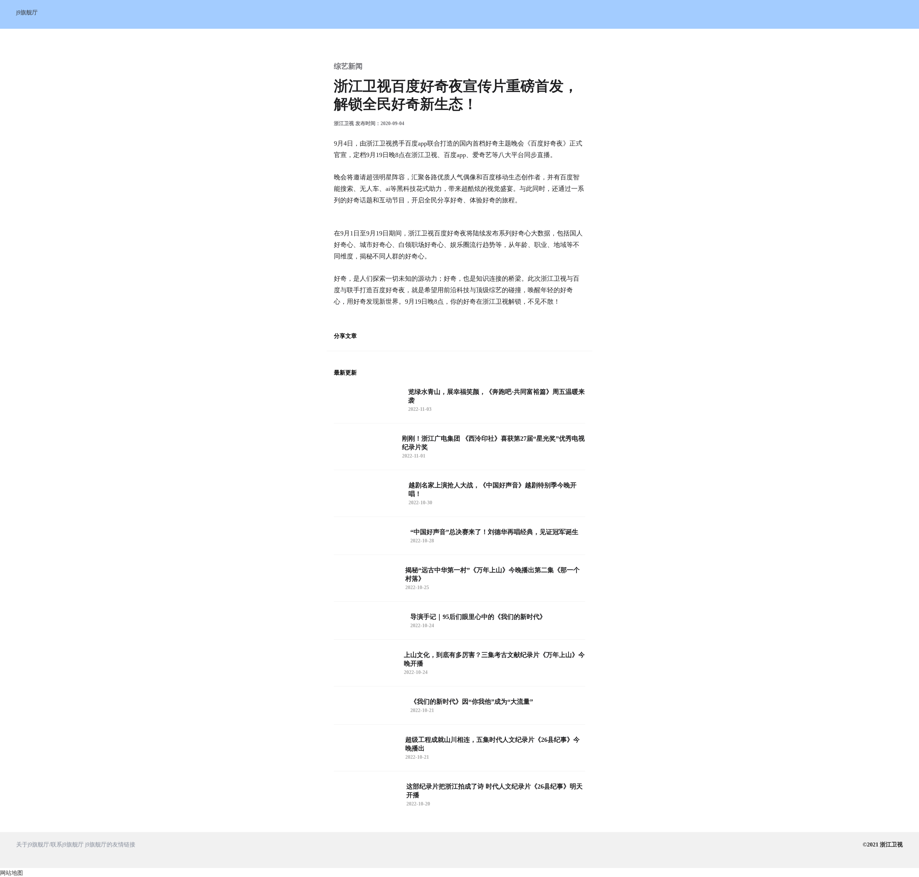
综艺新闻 (348, 66)
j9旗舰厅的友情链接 (110, 844)
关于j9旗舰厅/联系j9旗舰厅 (50, 844)
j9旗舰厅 (27, 12)
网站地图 (11, 873)
